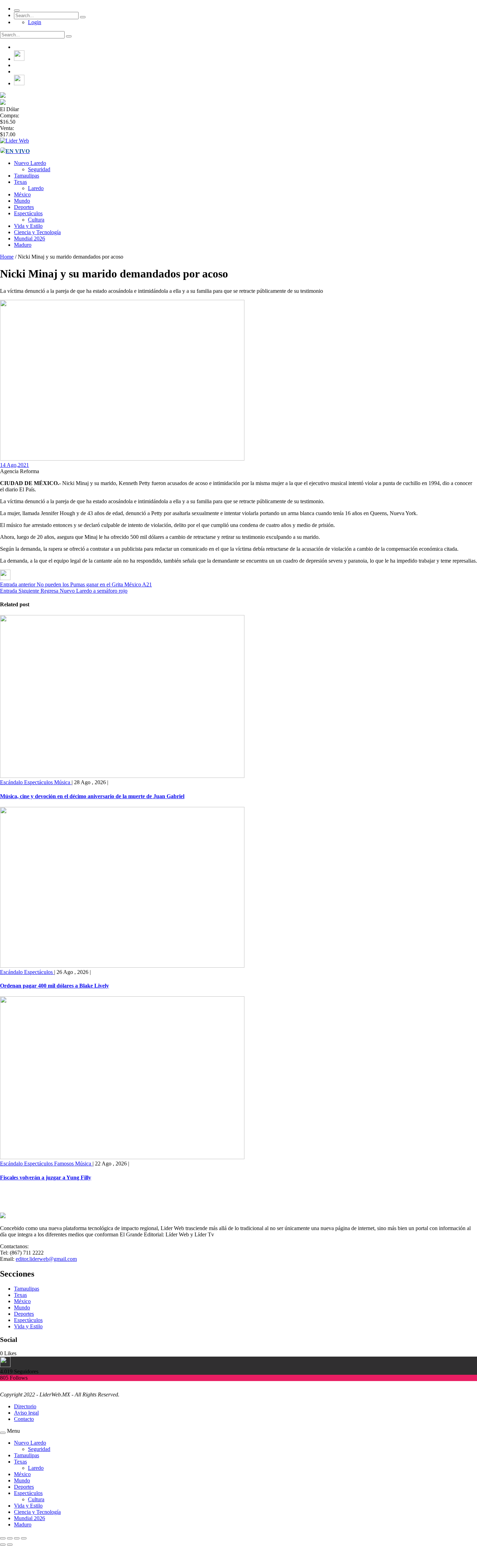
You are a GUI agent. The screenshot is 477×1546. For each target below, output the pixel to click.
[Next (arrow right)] (10, 1545)
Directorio (25, 1406)
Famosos (64, 1163)
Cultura (36, 220)
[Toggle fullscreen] (17, 1538)
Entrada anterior (17, 584)
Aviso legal (26, 1413)
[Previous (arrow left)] (3, 1545)
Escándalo (12, 782)
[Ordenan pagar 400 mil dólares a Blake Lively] (122, 966)
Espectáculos (28, 213)
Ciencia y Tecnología (37, 232)
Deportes (24, 207)
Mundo (22, 201)
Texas (20, 182)
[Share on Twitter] (5, 578)
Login (34, 22)
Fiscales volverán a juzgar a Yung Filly (45, 1177)
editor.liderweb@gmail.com (46, 1259)
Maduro (22, 245)
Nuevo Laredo (30, 163)
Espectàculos (28, 1320)
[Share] (10, 1538)
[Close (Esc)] (3, 1538)
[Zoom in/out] (24, 1538)
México (22, 194)
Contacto (24, 1419)
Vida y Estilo (28, 226)
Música (63, 782)
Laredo (36, 188)
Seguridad (39, 169)
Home (7, 257)
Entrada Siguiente (19, 591)
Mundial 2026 (29, 238)
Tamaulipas (26, 176)
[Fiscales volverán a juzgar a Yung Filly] (122, 1157)
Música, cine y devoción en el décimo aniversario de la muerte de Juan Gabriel (92, 796)
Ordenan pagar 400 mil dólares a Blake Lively (54, 986)
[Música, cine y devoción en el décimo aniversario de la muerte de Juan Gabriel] (122, 776)
